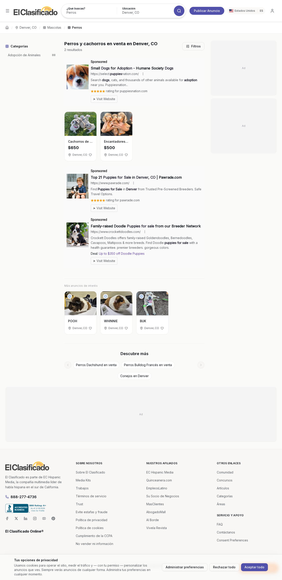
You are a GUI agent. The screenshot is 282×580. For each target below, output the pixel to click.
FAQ (220, 524)
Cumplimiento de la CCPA (94, 536)
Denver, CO (28, 27)
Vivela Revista (156, 528)
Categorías (225, 496)
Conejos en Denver (134, 376)
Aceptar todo (254, 567)
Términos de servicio (91, 496)
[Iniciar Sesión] (272, 10)
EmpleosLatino (156, 488)
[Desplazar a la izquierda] (67, 365)
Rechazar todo (224, 567)
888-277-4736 (24, 497)
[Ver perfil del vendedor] (69, 296)
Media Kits (83, 480)
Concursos (224, 480)
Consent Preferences (232, 540)
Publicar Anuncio (207, 11)
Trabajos (82, 488)
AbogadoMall (156, 512)
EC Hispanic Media (159, 472)
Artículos (223, 488)
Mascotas (54, 27)
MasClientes (155, 504)
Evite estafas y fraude (92, 512)
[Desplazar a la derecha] (200, 365)
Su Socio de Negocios (162, 496)
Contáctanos (226, 532)
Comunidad (225, 472)
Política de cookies (90, 528)
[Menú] (7, 10)
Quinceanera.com (159, 480)
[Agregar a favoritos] (90, 154)
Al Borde (152, 520)
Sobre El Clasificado (90, 472)
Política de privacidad (91, 520)
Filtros (196, 46)
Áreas (221, 504)
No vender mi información (94, 544)
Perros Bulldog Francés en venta (148, 365)
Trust (79, 504)
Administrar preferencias (185, 567)
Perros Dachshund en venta (96, 365)
